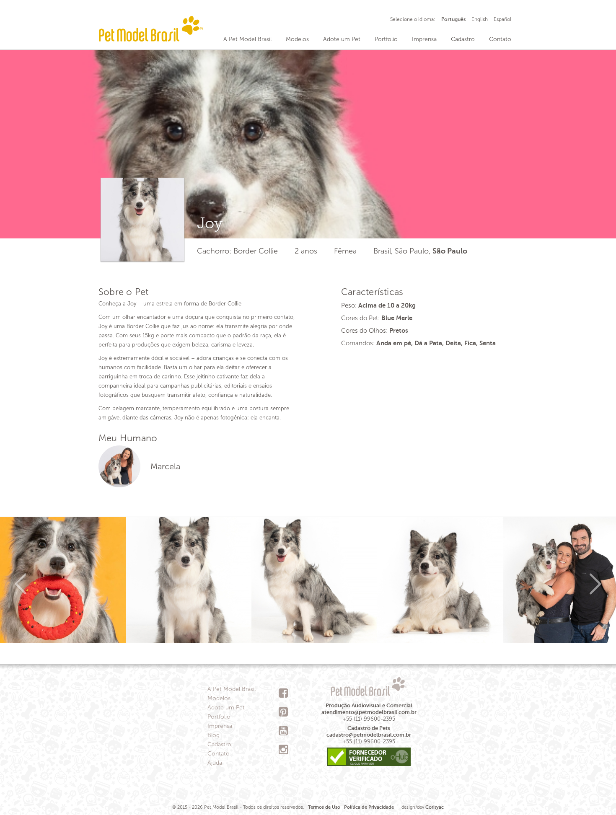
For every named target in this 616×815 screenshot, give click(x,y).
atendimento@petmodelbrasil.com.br (369, 712)
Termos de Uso (324, 807)
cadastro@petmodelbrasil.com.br (368, 735)
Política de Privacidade (369, 807)
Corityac (434, 807)
